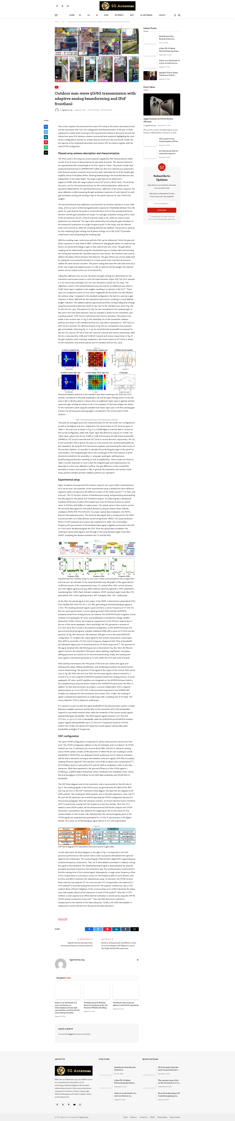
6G (89, 15)
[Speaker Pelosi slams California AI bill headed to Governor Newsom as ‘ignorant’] (150, 75)
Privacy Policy (162, 219)
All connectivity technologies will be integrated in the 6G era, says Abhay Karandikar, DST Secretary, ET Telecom (168, 140)
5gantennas (84, 1117)
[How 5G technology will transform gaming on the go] (149, 1096)
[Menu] (56, 15)
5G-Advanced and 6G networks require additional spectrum (168, 152)
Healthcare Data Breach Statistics (167, 37)
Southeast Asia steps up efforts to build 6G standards (126, 1004)
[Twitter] (46, 132)
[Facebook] (46, 127)
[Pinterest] (46, 142)
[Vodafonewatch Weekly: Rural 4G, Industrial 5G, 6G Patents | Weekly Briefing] (97, 992)
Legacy (162, 15)
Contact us (143, 1117)
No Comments (95, 110)
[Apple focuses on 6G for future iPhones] (161, 104)
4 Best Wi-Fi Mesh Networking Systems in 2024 (168, 49)
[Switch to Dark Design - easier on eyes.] (175, 15)
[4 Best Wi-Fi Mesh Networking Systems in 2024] (150, 51)
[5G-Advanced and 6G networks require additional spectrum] (150, 153)
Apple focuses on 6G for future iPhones (158, 120)
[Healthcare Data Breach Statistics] (150, 39)
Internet (119, 15)
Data (106, 15)
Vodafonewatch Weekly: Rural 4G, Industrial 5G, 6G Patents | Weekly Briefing (95, 1005)
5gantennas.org (67, 110)
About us (133, 1117)
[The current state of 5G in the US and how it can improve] (149, 1083)
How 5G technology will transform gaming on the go (169, 1094)
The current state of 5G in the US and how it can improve (169, 1081)
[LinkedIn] (46, 137)
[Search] (179, 15)
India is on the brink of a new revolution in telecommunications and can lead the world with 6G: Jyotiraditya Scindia (67, 1008)
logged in (71, 1034)
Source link (62, 919)
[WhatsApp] (46, 147)
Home (72, 15)
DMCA (152, 1117)
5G (80, 15)
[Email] (46, 152)
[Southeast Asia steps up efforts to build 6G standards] (126, 992)
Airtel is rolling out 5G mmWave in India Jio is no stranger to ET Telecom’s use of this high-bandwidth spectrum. (118, 945)
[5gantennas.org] (117, 6)
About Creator (175, 1117)
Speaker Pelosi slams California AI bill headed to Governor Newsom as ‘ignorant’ (168, 74)
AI (97, 15)
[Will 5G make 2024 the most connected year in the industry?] (149, 1070)
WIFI (132, 15)
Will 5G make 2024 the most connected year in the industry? (168, 1068)
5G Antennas (146, 15)
